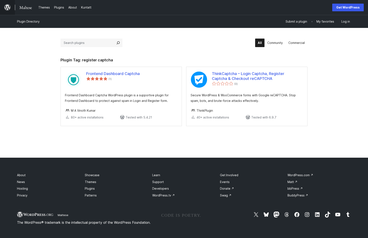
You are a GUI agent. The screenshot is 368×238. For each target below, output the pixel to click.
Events (225, 182)
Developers (160, 188)
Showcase (92, 175)
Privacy (22, 195)
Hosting (22, 188)
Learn (156, 175)
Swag (225, 195)
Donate (227, 188)
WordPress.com (300, 175)
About (21, 175)
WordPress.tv (163, 195)
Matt (293, 182)
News (21, 182)
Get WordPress (348, 7)
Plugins (90, 188)
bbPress (295, 188)
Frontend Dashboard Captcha (113, 73)
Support (158, 182)
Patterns (91, 195)
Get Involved (229, 175)
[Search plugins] (118, 43)
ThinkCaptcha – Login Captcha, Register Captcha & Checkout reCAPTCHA (248, 76)
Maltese (63, 215)
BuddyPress (298, 195)
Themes (90, 182)
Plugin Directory (28, 21)
